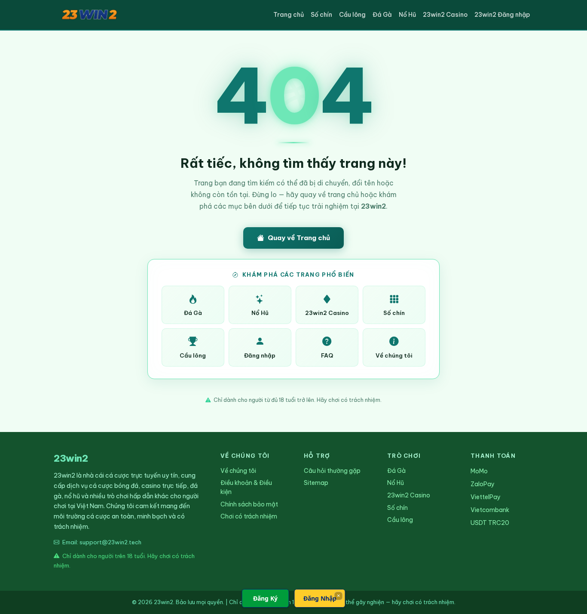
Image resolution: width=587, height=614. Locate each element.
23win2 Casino (445, 15)
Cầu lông (352, 15)
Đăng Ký (265, 598)
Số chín (321, 15)
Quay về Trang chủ (299, 238)
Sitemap (316, 483)
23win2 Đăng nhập (502, 15)
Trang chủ (288, 15)
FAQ (327, 355)
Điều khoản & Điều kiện (246, 487)
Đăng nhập (259, 355)
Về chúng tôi (394, 355)
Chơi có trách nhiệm (248, 516)
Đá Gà (382, 15)
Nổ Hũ (407, 15)
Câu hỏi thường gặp (332, 471)
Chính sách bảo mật (249, 504)
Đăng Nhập (319, 598)
